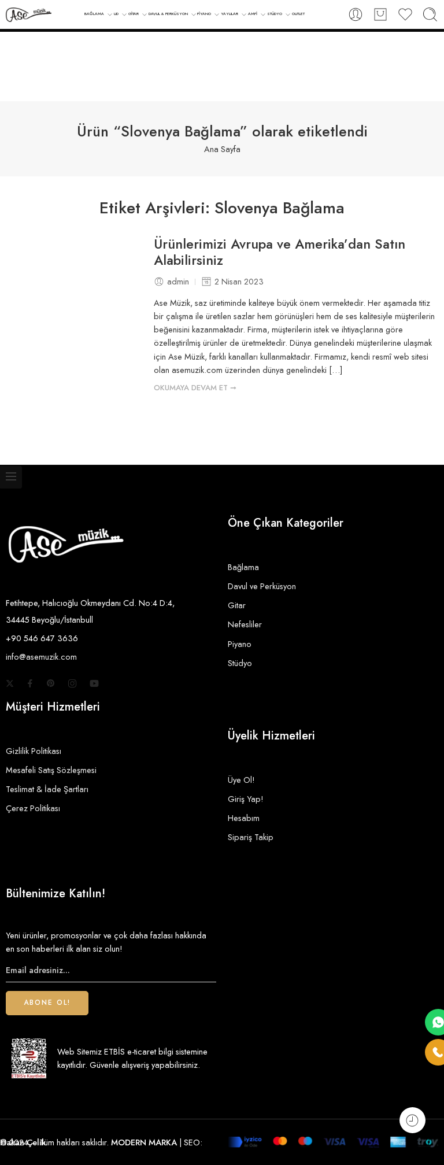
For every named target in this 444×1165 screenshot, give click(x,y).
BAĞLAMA (94, 14)
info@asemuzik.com (41, 656)
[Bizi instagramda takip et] (72, 683)
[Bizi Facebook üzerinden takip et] (30, 683)
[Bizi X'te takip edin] (10, 683)
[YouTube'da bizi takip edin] (94, 683)
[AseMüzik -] (28, 15)
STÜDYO (274, 14)
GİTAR (133, 14)
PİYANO (204, 14)
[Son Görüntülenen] (412, 1120)
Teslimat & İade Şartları (47, 789)
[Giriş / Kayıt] (355, 14)
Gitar (237, 605)
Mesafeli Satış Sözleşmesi (51, 770)
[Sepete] (380, 14)
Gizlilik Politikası (33, 751)
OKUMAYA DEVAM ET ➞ (195, 387)
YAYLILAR (229, 14)
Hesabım (244, 818)
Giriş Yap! (246, 799)
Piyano (239, 644)
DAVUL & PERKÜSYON (168, 14)
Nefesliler (245, 624)
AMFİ (252, 14)
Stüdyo (240, 663)
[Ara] (430, 14)
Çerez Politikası (33, 808)
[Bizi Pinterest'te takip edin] (51, 683)
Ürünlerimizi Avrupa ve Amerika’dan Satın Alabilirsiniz (279, 252)
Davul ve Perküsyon (262, 586)
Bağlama (243, 567)
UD (116, 14)
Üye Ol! (241, 780)
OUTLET (298, 14)
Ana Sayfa (222, 149)
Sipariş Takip (250, 837)
